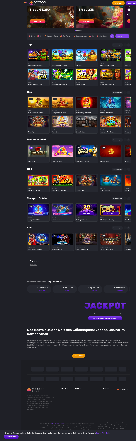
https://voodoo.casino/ (58, 423)
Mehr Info (33, 265)
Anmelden (118, 3)
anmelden (37, 21)
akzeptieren (11, 436)
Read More (79, 356)
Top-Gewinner (55, 282)
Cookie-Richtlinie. (103, 433)
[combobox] (122, 36)
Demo (38, 59)
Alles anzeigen (117, 45)
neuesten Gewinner (36, 282)
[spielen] (38, 54)
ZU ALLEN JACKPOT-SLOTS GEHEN (105, 318)
